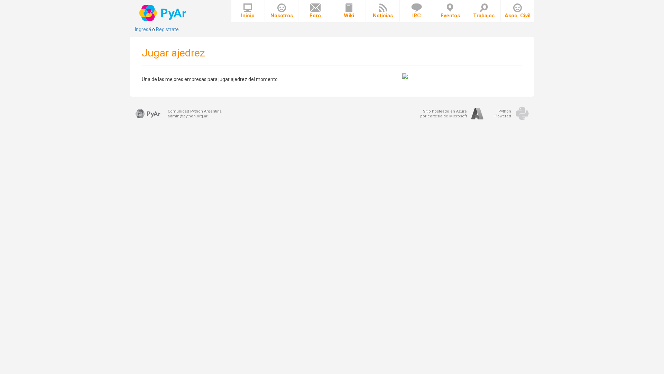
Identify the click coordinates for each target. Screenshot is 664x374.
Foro (315, 15)
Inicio (248, 15)
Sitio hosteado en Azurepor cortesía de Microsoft (443, 113)
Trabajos (484, 15)
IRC (416, 15)
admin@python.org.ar (188, 116)
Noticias (383, 15)
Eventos (450, 15)
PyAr (163, 13)
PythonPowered (503, 113)
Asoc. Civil (518, 15)
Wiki (349, 15)
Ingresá (143, 29)
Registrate (167, 29)
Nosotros (281, 15)
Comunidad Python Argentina (195, 111)
